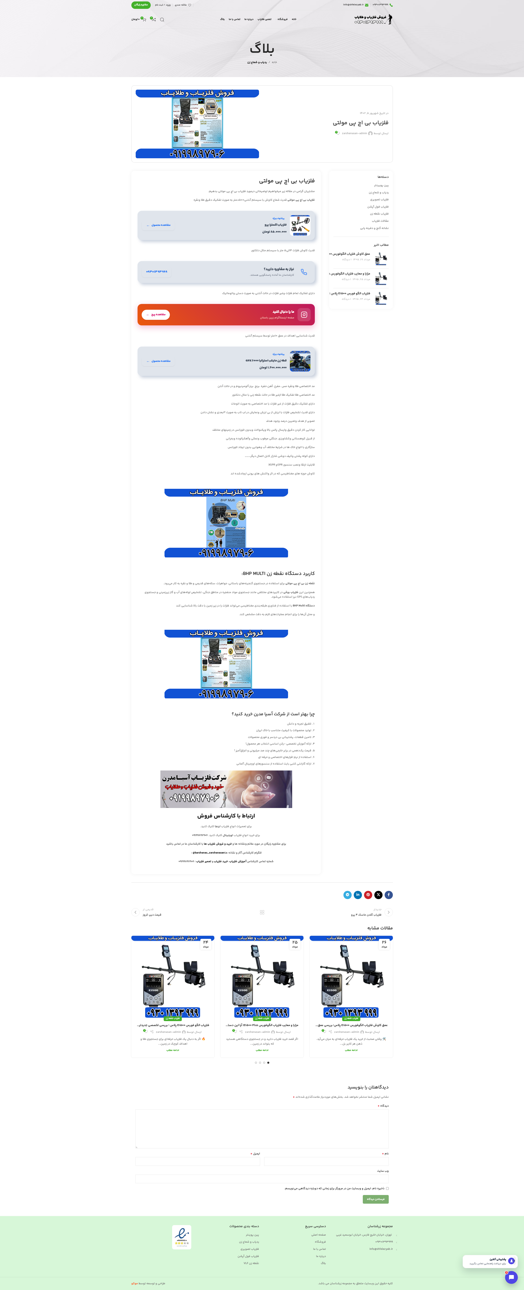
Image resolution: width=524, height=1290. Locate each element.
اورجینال (227, 835)
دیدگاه (383, 1106)
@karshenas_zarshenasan (209, 853)
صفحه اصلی (318, 1235)
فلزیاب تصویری (379, 200)
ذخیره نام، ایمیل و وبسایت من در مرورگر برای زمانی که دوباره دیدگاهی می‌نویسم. (334, 1188)
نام (385, 1154)
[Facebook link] (389, 895)
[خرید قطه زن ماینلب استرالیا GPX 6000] (226, 361)
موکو (134, 1283)
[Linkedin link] (358, 895)
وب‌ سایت (383, 1171)
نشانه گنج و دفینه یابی (374, 228)
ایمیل (255, 1154)
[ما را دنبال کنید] (226, 314)
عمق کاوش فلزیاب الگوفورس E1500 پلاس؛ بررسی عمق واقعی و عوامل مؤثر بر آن (351, 1025)
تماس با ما (319, 1249)
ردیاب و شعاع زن (257, 62)
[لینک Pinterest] (368, 895)
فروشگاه (320, 1242)
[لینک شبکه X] (378, 895)
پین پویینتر (381, 186)
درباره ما (321, 1257)
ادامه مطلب (351, 1050)
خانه (274, 62)
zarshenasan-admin (354, 133)
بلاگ (323, 1264)
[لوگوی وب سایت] (373, 19)
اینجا (218, 826)
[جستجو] (162, 19)
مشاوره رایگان (141, 5)
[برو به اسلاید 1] (268, 1063)
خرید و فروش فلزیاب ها (218, 844)
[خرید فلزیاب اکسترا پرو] (226, 225)
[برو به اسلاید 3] (260, 1063)
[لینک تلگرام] (347, 895)
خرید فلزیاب (221, 861)
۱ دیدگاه (346, 260)
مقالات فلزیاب (380, 221)
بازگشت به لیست (262, 912)
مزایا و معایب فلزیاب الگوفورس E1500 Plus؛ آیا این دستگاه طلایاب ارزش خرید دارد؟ (262, 1025)
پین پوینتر (252, 1235)
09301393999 (384, 1242)
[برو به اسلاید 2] (264, 1063)
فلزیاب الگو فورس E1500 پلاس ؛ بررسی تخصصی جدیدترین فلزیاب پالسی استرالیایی (173, 1025)
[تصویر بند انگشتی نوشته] (381, 258)
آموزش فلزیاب (237, 861)
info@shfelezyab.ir (381, 1249)
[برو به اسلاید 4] (256, 1063)
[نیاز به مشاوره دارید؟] (226, 272)
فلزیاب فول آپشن (378, 207)
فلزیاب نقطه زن (379, 214)
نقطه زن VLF (251, 1264)
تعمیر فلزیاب (204, 861)
